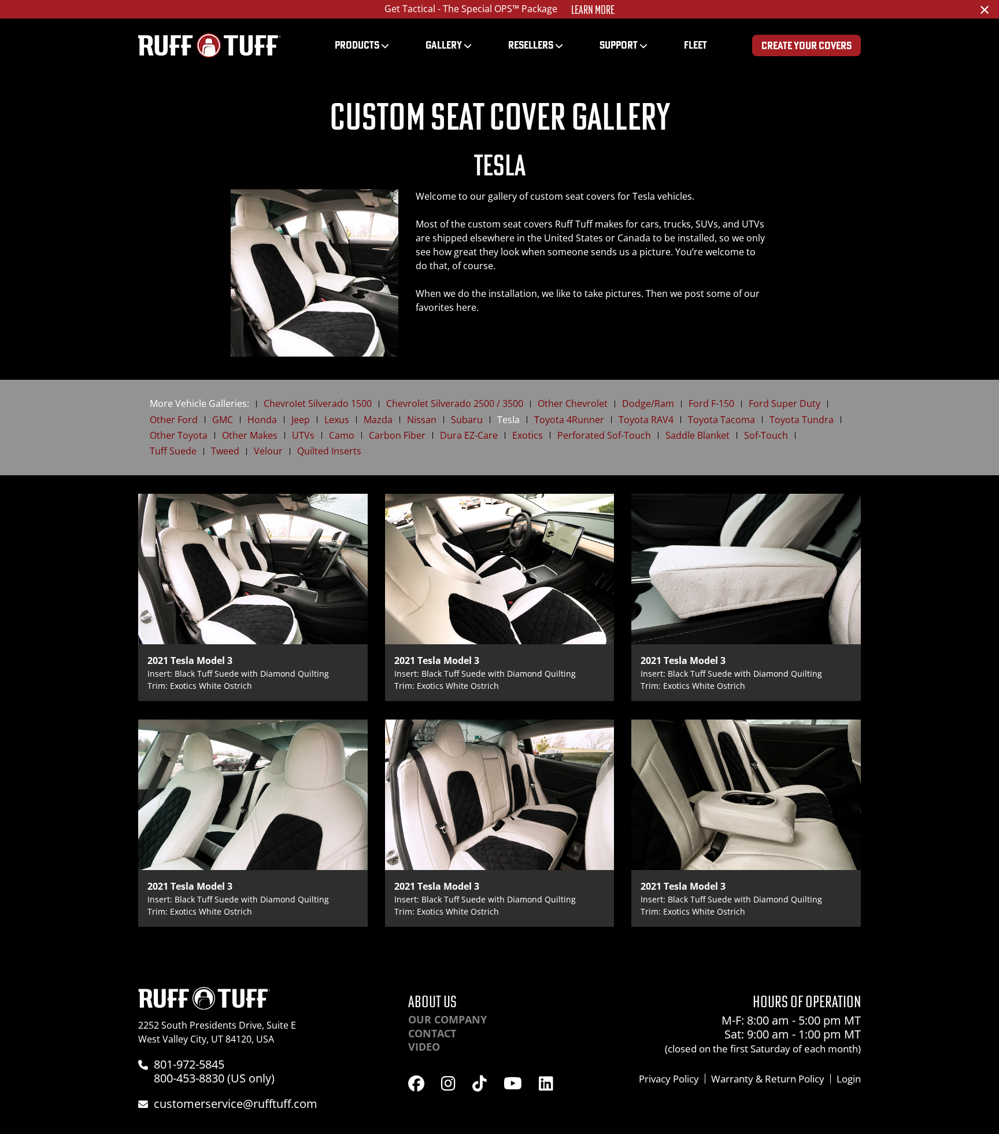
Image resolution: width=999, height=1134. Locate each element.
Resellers (530, 45)
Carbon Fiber (397, 435)
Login (849, 1078)
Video (424, 1047)
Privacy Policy (669, 1078)
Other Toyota (179, 435)
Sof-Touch (766, 435)
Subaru (467, 419)
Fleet (695, 45)
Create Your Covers (806, 45)
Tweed (225, 451)
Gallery (444, 45)
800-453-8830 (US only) (214, 1078)
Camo (341, 435)
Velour (268, 451)
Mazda (378, 419)
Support (619, 45)
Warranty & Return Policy (767, 1078)
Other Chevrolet (573, 403)
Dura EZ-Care (469, 435)
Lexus (336, 419)
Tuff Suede (173, 451)
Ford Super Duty (784, 403)
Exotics (527, 435)
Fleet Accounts (576, 10)
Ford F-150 (711, 403)
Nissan (421, 419)
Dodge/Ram (648, 403)
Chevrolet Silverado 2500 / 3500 (454, 403)
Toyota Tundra (801, 419)
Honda (262, 419)
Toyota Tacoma (721, 419)
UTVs (303, 435)
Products (357, 45)
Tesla (508, 419)
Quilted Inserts (329, 451)
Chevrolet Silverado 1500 (318, 403)
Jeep (300, 419)
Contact (432, 1033)
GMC (222, 419)
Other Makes (250, 435)
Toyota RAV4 (646, 419)
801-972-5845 (189, 1064)
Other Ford (174, 419)
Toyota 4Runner (569, 419)
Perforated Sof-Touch (604, 435)
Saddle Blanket (697, 435)
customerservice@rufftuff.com (235, 1103)
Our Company (447, 1019)
